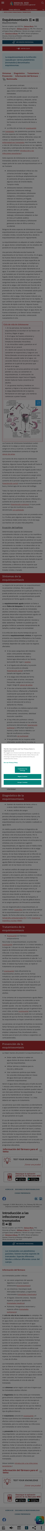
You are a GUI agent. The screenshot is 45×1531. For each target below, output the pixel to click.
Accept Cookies (22, 782)
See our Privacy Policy (11, 762)
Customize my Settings (22, 769)
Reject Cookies (22, 776)
